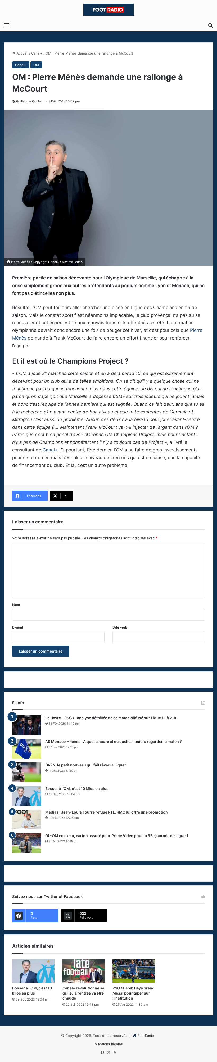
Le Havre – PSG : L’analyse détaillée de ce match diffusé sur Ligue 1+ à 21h (110, 718)
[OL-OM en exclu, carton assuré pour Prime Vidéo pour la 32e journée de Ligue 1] (26, 843)
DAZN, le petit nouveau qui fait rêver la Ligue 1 (86, 765)
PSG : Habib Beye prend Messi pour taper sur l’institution (133, 993)
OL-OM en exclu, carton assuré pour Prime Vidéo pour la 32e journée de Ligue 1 (116, 835)
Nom (16, 605)
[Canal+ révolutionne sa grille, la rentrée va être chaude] (83, 971)
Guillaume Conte (28, 101)
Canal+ (37, 53)
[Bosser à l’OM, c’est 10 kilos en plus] (26, 796)
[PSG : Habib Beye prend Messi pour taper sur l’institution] (133, 971)
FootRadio (146, 1035)
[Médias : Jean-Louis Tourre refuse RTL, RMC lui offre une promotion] (26, 819)
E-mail (17, 627)
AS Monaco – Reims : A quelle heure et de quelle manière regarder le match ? (113, 741)
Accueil (21, 53)
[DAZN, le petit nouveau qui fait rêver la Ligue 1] (26, 772)
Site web (119, 627)
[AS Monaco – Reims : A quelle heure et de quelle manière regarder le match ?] (26, 749)
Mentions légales (108, 1044)
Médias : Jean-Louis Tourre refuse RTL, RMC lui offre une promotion (106, 812)
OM (36, 65)
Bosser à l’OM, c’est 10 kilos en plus (76, 788)
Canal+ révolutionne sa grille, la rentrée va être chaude (83, 993)
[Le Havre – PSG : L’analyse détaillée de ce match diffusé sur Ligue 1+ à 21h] (26, 725)
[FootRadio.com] (108, 10)
